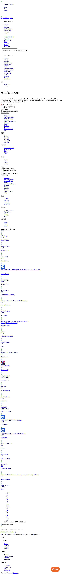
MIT (5, 154)
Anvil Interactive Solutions (8, 294)
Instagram (6, 547)
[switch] (14, 104)
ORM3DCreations (5, 390)
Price (2, 133)
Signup (6, 10)
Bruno (2, 346)
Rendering (6, 126)
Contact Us (7, 570)
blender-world (4, 315)
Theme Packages (8, 129)
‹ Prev (8, 492)
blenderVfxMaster (5, 479)
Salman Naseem (5, 274)
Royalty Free (7, 149)
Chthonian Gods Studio (7, 336)
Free (5, 33)
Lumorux (3, 380)
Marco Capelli (4, 370)
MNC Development (6, 411)
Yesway (3, 489)
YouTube (6, 548)
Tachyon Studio (5, 240)
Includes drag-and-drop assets (10, 111)
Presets (6, 124)
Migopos (3, 448)
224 (8, 505)
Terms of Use (4, 532)
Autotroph (15, 573)
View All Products (8, 36)
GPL (5, 151)
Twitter (6, 544)
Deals (5, 42)
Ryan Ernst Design (5, 458)
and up (5, 159)
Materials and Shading (10, 121)
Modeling (6, 123)
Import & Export (8, 118)
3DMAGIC (4, 401)
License (3, 145)
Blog (5, 568)
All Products (7, 85)
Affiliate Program (8, 556)
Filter (2, 167)
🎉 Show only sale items (7, 105)
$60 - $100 (7, 140)
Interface (6, 120)
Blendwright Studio (6, 468)
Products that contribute (10, 108)
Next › (8, 507)
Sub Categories (5, 112)
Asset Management (9, 117)
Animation (6, 115)
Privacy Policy (12, 532)
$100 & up (7, 142)
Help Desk (7, 565)
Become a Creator (8, 4)
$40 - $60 (6, 139)
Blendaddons (4, 424)
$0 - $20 (6, 136)
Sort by (13, 229)
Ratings (3, 219)
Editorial (6, 152)
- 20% (7, 380)
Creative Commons (9, 148)
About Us (6, 554)
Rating (2, 156)
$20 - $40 (6, 137)
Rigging (6, 127)
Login (5, 7)
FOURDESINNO (5, 325)
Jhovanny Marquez (6, 305)
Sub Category (4, 175)
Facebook (6, 545)
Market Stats (7, 559)
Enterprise (6, 557)
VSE (5, 130)
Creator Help (7, 567)
